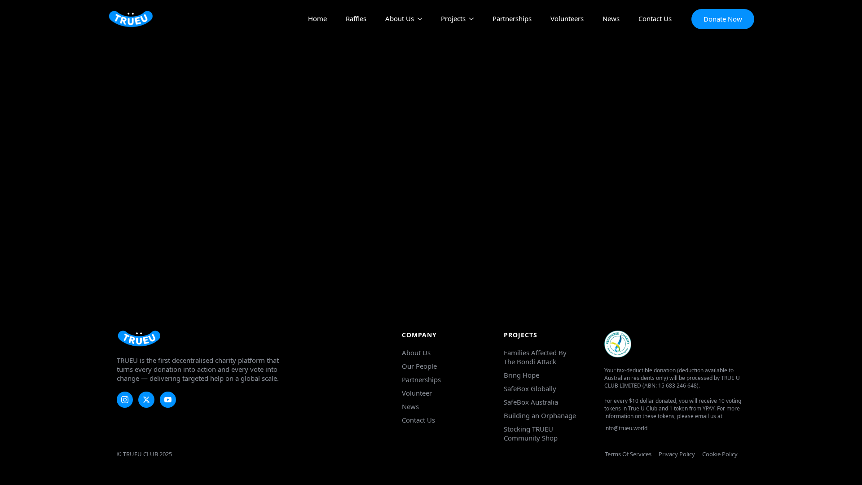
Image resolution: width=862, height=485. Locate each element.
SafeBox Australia (531, 401)
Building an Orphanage (540, 415)
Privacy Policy (677, 454)
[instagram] (125, 400)
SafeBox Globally (530, 388)
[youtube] (168, 400)
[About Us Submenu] (418, 19)
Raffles (356, 19)
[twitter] (146, 400)
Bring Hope (521, 374)
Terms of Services (628, 454)
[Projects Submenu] (470, 19)
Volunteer (417, 392)
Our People (419, 366)
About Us (399, 19)
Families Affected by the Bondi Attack (535, 357)
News (611, 19)
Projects (453, 19)
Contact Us (655, 19)
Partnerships (512, 19)
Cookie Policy (720, 454)
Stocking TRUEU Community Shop (531, 433)
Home (317, 19)
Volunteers (567, 19)
